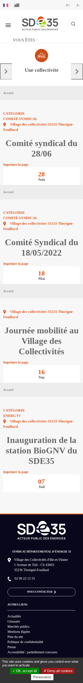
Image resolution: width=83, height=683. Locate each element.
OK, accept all (26, 671)
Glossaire (13, 621)
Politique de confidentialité (25, 642)
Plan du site (15, 637)
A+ (68, 5)
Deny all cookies (59, 671)
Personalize (42, 677)
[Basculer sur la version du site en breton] (16, 5)
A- (78, 5)
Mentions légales (18, 631)
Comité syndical (20, 119)
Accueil (8, 93)
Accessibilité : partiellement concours (32, 652)
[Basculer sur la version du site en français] (5, 5)
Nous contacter (40, 591)
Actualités (14, 616)
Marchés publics (18, 626)
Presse (11, 647)
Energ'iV (12, 416)
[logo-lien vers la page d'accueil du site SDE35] (40, 23)
